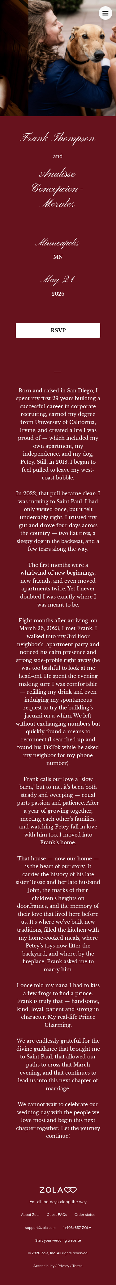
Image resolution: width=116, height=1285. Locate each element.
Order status (85, 1215)
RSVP (58, 330)
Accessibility (43, 1266)
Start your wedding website (58, 1241)
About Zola (30, 1215)
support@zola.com (40, 1228)
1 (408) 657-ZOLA (77, 1228)
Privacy (63, 1266)
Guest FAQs (57, 1215)
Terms (77, 1266)
